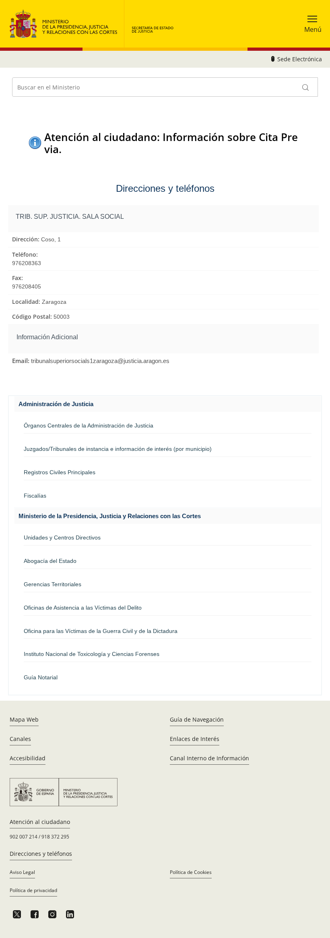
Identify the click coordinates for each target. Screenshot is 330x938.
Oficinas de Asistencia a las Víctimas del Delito (83, 607)
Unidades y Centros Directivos (62, 537)
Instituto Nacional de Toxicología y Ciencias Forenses (91, 654)
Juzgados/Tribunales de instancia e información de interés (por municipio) (118, 449)
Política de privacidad (33, 890)
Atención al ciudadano (40, 822)
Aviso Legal (22, 872)
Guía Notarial (41, 677)
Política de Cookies (191, 872)
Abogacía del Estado (50, 561)
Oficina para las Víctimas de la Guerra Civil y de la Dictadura (100, 631)
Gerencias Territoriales (52, 584)
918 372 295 (55, 836)
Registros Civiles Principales (59, 472)
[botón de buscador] (306, 87)
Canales (20, 739)
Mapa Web (24, 719)
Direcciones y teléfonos (41, 853)
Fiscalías (35, 495)
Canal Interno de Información (209, 758)
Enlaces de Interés (194, 739)
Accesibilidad (27, 758)
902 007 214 (23, 836)
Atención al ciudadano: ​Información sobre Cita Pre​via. (171, 143)
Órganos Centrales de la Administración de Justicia (88, 425)
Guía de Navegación (197, 719)
